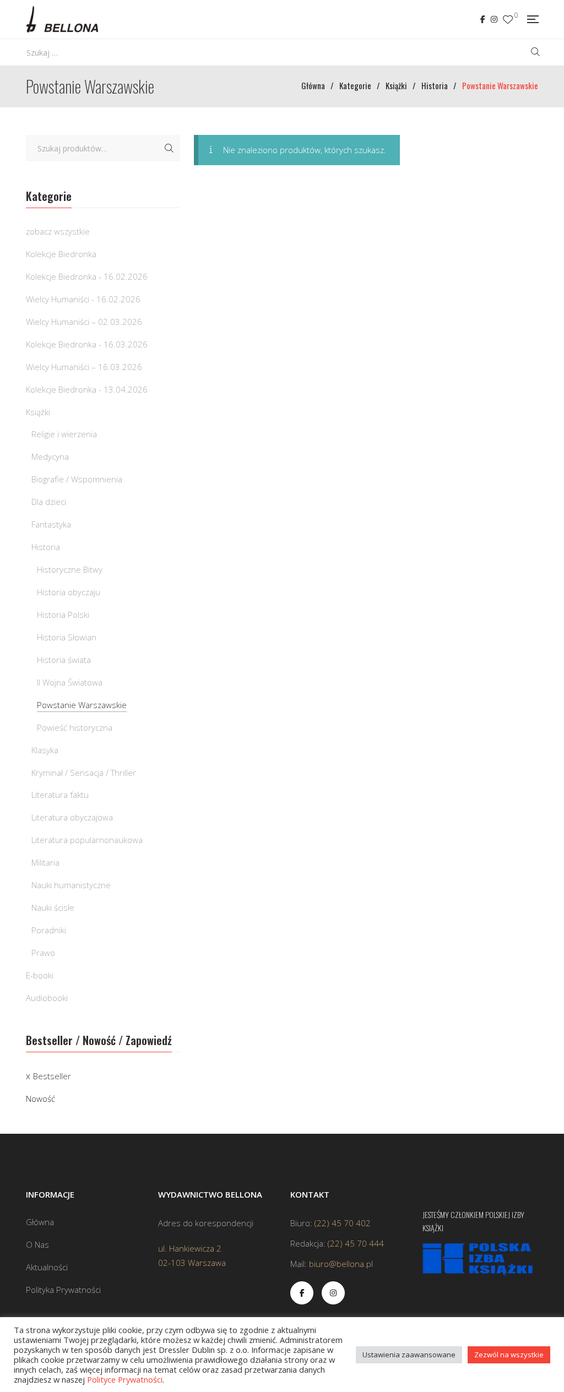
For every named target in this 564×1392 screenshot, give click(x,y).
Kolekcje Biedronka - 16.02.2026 (87, 276)
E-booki (39, 975)
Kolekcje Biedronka (61, 253)
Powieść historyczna (74, 727)
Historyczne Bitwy (69, 569)
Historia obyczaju (68, 591)
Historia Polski (63, 614)
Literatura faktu (60, 794)
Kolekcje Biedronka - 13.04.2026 (87, 389)
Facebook (482, 19)
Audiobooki (47, 997)
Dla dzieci (48, 501)
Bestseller (52, 1075)
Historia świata (64, 659)
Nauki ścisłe (52, 907)
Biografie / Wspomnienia (76, 479)
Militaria (45, 862)
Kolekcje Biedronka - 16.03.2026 (87, 344)
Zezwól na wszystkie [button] (509, 1355)
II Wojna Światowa (69, 682)
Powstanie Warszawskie (82, 704)
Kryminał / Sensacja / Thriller (83, 772)
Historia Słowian (66, 637)
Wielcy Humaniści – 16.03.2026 (84, 366)
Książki (38, 411)
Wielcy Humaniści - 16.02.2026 (83, 298)
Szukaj (169, 148)
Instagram (494, 19)
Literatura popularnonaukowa (87, 839)
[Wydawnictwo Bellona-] (62, 19)
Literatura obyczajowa (72, 817)
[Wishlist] (508, 19)
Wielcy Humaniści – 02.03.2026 (84, 321)
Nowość (40, 1098)
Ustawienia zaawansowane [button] (408, 1355)
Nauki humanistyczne (71, 884)
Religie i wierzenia (64, 433)
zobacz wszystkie (58, 231)
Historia (45, 546)
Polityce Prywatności (124, 1379)
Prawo (43, 952)
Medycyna (50, 456)
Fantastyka (51, 524)
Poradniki (48, 930)
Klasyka (44, 749)
